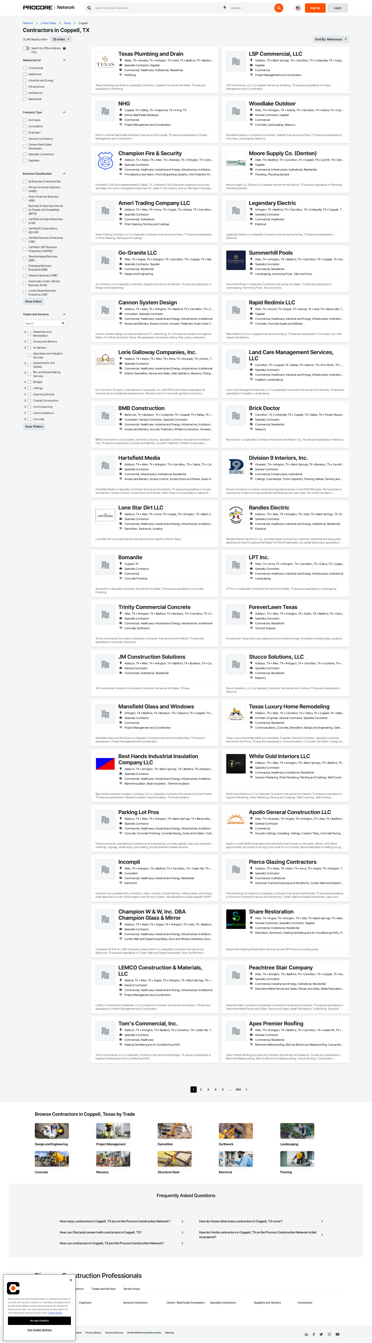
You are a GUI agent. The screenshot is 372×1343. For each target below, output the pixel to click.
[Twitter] (321, 1334)
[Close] (71, 1280)
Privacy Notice (93, 1332)
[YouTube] (337, 1334)
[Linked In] (306, 1334)
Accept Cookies (39, 1320)
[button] (24, 68)
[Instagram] (329, 1334)
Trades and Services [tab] (103, 1288)
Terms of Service (114, 1332)
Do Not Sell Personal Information (144, 1332)
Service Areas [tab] (131, 1288)
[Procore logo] (37, 8)
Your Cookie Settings (39, 1329)
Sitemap (169, 1332)
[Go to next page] (246, 1089)
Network (66, 8)
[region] (39, 1307)
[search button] (278, 7)
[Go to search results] (63, 323)
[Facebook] (314, 1335)
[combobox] (251, 8)
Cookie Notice (55, 1312)
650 (238, 1089)
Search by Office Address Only (46, 50)
